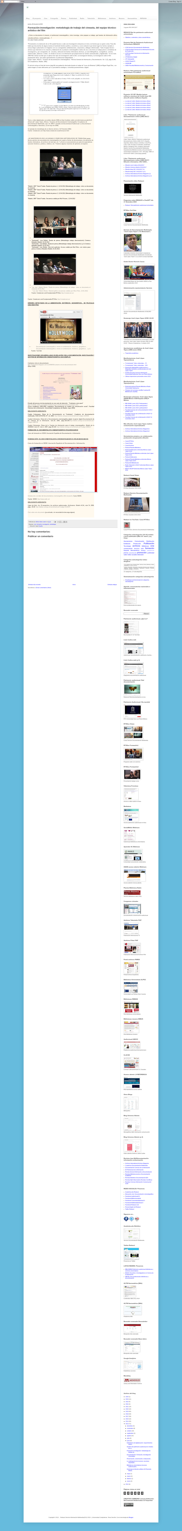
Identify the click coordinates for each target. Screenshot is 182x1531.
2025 (127, 1396)
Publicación (149, 543)
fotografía (126, 550)
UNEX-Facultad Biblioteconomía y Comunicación (139, 65)
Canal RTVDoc (129, 441)
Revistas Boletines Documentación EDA (136, 1177)
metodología (53, 524)
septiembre (130, 1433)
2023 (127, 1401)
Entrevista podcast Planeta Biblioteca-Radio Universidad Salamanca (137, 387)
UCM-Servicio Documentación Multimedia (137, 47)
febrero (129, 1478)
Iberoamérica (132, 18)
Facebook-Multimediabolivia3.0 (134, 1202)
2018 (127, 1414)
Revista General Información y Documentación (138, 1172)
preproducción (132, 552)
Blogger (131, 1517)
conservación (128, 548)
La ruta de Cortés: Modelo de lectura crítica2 (138, 103)
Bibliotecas (102, 18)
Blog (27, 18)
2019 (127, 1411)
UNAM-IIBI (128, 63)
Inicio (74, 584)
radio (125, 554)
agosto (129, 1435)
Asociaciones (128, 541)
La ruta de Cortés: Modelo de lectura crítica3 (138, 105)
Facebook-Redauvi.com (132, 1205)
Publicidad (73, 18)
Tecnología (127, 546)
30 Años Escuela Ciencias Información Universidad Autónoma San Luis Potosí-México (138, 373)
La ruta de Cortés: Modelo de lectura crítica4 (138, 107)
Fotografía (54, 18)
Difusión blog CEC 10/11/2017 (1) (135, 169)
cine (35, 524)
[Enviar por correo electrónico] (58, 522)
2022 (127, 1404)
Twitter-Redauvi (129, 1209)
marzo (129, 1476)
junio (128, 1440)
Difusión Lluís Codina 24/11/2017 (134, 165)
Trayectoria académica (131, 353)
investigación (45, 524)
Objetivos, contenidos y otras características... (138, 37)
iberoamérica (135, 550)
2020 (127, 1409)
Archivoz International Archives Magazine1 (137, 429)
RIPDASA (143, 18)
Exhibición (127, 543)
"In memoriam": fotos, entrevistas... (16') (136, 365)
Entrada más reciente (34, 584)
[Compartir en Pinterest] (66, 522)
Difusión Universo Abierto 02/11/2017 (136, 167)
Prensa (63, 18)
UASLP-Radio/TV (130, 61)
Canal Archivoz (129, 445)
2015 (127, 1419)
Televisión (91, 18)
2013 (127, 1423)
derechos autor (139, 548)
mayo (128, 1473)
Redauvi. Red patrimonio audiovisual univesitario (139, 205)
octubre (129, 1431)
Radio (82, 18)
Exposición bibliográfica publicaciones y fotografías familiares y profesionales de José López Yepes (138, 369)
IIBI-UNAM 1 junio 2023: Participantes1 (136, 403)
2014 (127, 1421)
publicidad (150, 553)
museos (143, 550)
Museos (121, 18)
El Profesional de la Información (134, 1170)
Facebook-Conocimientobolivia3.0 (135, 1200)
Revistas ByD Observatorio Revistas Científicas (138, 1180)
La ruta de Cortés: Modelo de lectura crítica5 (138, 109)
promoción (142, 552)
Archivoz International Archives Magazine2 (137, 431)
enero (129, 1481)
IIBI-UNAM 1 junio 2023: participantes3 (136, 408)
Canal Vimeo (129, 443)
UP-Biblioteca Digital (131, 57)
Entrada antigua (112, 584)
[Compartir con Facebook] (64, 522)
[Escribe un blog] (60, 522)
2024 (127, 1399)
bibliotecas (145, 546)
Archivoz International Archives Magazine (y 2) (138, 176)
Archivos (112, 18)
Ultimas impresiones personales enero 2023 (138, 376)
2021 (127, 1406)
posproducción (150, 550)
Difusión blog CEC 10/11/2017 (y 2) (135, 171)
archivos (136, 546)
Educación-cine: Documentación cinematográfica (139, 1194)
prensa (126, 553)
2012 (127, 1484)
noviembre (130, 1428)
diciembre (130, 1426)
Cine (45, 18)
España (41, 526)
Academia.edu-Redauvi (132, 1192)
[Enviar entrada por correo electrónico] (55, 521)
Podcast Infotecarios (131, 457)
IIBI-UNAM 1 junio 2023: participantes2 (136, 405)
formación (39, 524)
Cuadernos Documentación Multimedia (136, 1165)
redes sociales (132, 554)
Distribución (150, 541)
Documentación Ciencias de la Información (137, 1167)
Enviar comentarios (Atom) (43, 587)
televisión (140, 554)
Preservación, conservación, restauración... (139, 1459)
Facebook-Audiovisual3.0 (132, 1196)
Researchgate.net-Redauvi (133, 1207)
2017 (127, 1416)
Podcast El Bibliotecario (132, 463)
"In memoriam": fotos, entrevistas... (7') (136, 363)
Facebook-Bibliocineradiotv (133, 1198)
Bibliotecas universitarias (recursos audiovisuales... (137, 1465)
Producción (137, 543)
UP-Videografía (129, 59)
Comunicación (139, 541)
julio (128, 1438)
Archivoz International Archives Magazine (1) (138, 173)
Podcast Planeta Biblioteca (133, 447)
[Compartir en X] (62, 522)
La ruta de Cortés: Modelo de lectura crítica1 (138, 101)
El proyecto (37, 18)
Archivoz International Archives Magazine (137, 1163)
